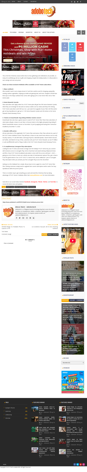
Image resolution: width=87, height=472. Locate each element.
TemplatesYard (40, 470)
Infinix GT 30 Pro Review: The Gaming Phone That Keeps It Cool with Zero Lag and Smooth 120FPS (72, 330)
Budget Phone (10, 408)
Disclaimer (34, 1)
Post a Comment (8, 243)
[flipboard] (83, 1)
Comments (80, 300)
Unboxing (9, 414)
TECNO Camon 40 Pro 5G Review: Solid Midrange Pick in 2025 (72, 318)
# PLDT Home (10, 187)
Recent (72, 300)
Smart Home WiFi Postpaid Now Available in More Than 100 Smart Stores (47, 429)
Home (13, 1)
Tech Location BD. (15, 467)
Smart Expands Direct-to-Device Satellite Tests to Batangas (47, 408)
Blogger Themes (57, 470)
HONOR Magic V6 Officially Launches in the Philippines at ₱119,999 (74, 408)
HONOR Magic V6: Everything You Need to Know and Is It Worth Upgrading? (74, 419)
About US (37, 32)
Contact (26, 1)
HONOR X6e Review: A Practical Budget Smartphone (74, 451)
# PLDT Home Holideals (21, 187)
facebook (55, 234)
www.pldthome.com (36, 175)
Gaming (8, 411)
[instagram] (71, 1)
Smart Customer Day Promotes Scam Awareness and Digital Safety (47, 439)
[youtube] (74, 1)
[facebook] (80, 1)
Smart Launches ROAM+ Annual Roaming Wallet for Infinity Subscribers (47, 419)
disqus (50, 234)
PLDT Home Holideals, (34, 57)
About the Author (48, 32)
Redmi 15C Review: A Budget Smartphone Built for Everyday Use (72, 348)
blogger (44, 234)
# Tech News (32, 187)
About (19, 1)
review (8, 418)
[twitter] (77, 1)
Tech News (13, 32)
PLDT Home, (26, 57)
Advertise (29, 32)
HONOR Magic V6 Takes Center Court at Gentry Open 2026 (74, 441)
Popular (65, 300)
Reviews (21, 32)
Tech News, (43, 57)
